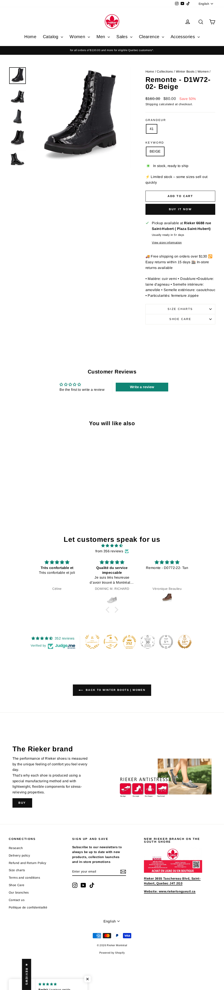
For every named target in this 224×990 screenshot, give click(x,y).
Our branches (19, 892)
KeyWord (154, 142)
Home (30, 36)
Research (16, 848)
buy (22, 802)
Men (101, 36)
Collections (165, 71)
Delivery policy (19, 855)
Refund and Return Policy (27, 863)
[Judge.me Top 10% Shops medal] (185, 642)
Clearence (150, 36)
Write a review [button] (142, 387)
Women (78, 36)
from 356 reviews (109, 551)
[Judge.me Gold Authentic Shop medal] (92, 642)
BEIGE (155, 151)
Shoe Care (180, 319)
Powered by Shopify (112, 952)
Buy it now (180, 209)
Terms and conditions (24, 877)
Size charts (180, 309)
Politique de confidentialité (28, 907)
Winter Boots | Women (192, 71)
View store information (167, 242)
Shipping (151, 104)
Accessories (183, 36)
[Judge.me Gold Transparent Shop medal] (111, 642)
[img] (111, 546)
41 (152, 129)
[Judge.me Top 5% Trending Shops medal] (166, 642)
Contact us (16, 900)
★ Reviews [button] (26, 974)
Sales (122, 36)
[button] (109, 610)
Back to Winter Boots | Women (115, 689)
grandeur (155, 120)
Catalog (51, 36)
